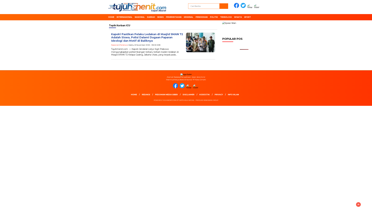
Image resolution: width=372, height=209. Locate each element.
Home (111, 17)
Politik (214, 17)
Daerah (151, 17)
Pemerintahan (173, 17)
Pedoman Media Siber (166, 94)
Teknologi (226, 17)
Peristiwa (123, 45)
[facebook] (237, 7)
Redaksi (146, 94)
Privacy (219, 94)
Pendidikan (202, 17)
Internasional (124, 17)
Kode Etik (204, 94)
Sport (247, 17)
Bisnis (160, 17)
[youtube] (257, 7)
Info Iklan (233, 94)
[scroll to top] (358, 204)
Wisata (238, 17)
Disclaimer (188, 94)
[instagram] (250, 7)
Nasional (140, 17)
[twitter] (244, 7)
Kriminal (188, 17)
